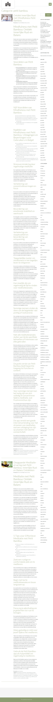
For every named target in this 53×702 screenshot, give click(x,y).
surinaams (42, 451)
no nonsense (43, 372)
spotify (41, 437)
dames (41, 231)
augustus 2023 (43, 145)
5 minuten (42, 180)
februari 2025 (43, 104)
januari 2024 (42, 134)
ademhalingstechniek (31, 672)
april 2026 (42, 71)
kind (41, 301)
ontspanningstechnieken (22, 452)
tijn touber (42, 463)
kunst (41, 315)
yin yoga (42, 502)
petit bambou (20, 448)
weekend (42, 493)
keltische (42, 298)
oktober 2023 (43, 141)
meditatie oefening (44, 336)
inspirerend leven (43, 282)
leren (41, 319)
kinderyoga (42, 305)
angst (41, 191)
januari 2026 (42, 78)
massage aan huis (44, 329)
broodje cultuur (43, 208)
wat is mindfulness (44, 488)
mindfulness (26, 451)
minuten (42, 367)
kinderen (42, 303)
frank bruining (43, 259)
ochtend (42, 374)
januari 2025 (42, 106)
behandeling (42, 203)
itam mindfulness (43, 284)
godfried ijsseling (43, 266)
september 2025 (43, 87)
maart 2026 (42, 73)
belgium (42, 205)
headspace (42, 277)
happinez (42, 273)
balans (18, 450)
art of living (42, 196)
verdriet (42, 477)
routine (18, 678)
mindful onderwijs (44, 345)
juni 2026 (42, 66)
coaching (42, 219)
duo (41, 240)
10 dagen (42, 166)
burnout (42, 210)
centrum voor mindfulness (45, 212)
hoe (41, 280)
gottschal (42, 268)
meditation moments (44, 338)
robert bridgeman (44, 405)
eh (40, 247)
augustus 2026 (43, 62)
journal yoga (42, 296)
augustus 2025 (43, 90)
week (41, 491)
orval (41, 384)
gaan (41, 261)
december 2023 (43, 136)
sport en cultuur (43, 435)
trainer (41, 465)
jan (41, 287)
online (41, 377)
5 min (41, 177)
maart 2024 (42, 129)
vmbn (41, 484)
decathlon (42, 236)
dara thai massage (44, 233)
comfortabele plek (20, 673)
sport (41, 432)
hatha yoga (42, 275)
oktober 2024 (43, 113)
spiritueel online (43, 428)
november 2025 (43, 83)
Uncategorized (43, 472)
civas (41, 215)
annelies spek (43, 194)
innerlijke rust (16, 451)
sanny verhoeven (43, 409)
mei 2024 (42, 125)
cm (41, 217)
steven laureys (43, 444)
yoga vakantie (43, 521)
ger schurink (42, 264)
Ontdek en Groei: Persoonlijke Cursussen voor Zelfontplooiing (45, 31)
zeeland (42, 535)
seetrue (42, 414)
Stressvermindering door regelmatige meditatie (25, 115)
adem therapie (43, 184)
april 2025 (42, 99)
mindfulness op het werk (45, 354)
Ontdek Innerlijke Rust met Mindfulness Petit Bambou (24, 18)
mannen (42, 324)
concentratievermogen (24, 450)
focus (35, 673)
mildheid (33, 676)
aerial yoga (42, 189)
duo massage (43, 243)
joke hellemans (43, 291)
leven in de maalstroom (45, 322)
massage (42, 326)
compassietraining (44, 224)
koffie (41, 310)
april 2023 (42, 155)
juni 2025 (42, 94)
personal (42, 388)
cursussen (42, 226)
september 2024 (43, 115)
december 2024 (43, 108)
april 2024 (42, 127)
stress (41, 449)
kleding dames (43, 308)
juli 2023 (42, 148)
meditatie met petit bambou (19, 676)
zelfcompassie (43, 537)
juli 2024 (42, 120)
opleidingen (42, 381)
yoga (41, 505)
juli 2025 (42, 92)
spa (41, 423)
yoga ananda (43, 507)
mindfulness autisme (44, 350)
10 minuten (42, 170)
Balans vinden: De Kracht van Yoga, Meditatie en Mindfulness (45, 36)
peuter (41, 393)
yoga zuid (42, 523)
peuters (42, 395)
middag (41, 343)
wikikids (42, 500)
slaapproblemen (43, 416)
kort (41, 312)
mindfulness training (44, 359)
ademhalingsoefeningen (21, 672)
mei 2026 (42, 69)
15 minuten (42, 173)
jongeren (42, 294)
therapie (42, 460)
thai (41, 453)
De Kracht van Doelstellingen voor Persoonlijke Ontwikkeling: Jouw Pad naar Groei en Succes (45, 25)
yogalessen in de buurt (45, 528)
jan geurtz (42, 289)
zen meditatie (43, 542)
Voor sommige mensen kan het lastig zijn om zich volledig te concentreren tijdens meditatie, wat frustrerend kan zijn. (26, 155)
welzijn (27, 678)
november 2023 (43, 139)
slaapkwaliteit (16, 454)
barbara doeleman (44, 201)
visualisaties (22, 678)
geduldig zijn (15, 675)
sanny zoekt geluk (44, 412)
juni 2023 (42, 150)
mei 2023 (42, 152)
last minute (42, 317)
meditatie (21, 451)
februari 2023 (43, 159)
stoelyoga (42, 446)
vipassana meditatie (44, 481)
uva (41, 474)
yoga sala (42, 516)
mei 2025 (42, 97)
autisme (42, 198)
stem (41, 442)
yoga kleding (43, 514)
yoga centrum (43, 512)
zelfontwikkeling (43, 540)
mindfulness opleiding (44, 357)
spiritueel (42, 425)
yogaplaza (42, 530)
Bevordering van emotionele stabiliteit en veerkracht (26, 118)
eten (41, 254)
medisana (42, 331)
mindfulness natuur (44, 352)
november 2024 (43, 111)
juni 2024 (42, 122)
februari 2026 (43, 76)
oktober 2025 (43, 85)
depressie (42, 238)
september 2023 (43, 143)
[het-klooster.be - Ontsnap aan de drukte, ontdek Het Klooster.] (8, 4)
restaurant (42, 402)
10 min (41, 168)
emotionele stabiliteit (33, 450)
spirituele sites (43, 430)
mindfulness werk (44, 365)
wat (41, 486)
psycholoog (42, 398)
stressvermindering (23, 454)
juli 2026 (42, 64)
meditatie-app (28, 676)
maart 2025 (42, 101)
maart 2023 (42, 157)
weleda (41, 495)
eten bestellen (43, 257)
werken (41, 498)
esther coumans (43, 252)
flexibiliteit (32, 673)
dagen (41, 229)
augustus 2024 (43, 118)
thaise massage (43, 456)
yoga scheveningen (44, 519)
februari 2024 (43, 132)
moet (41, 370)
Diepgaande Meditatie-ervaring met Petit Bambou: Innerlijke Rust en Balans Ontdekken (25, 466)
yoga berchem (43, 509)
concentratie (26, 673)
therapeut (42, 458)
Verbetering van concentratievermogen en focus (26, 117)
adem (41, 182)
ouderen (42, 386)
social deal (42, 421)
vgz (41, 479)
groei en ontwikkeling (23, 675)
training (42, 467)
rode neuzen (43, 407)
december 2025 (43, 80)
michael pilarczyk (43, 340)
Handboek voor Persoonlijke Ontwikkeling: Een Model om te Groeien (45, 41)
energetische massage (45, 250)
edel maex (42, 245)
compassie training (44, 222)
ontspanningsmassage (45, 379)
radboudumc (43, 400)
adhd (41, 187)
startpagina (42, 439)
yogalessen (42, 526)
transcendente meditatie (45, 470)
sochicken (42, 418)
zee (41, 533)
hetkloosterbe (27, 22)
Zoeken (48, 14)
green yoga (42, 271)
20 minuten (42, 175)
